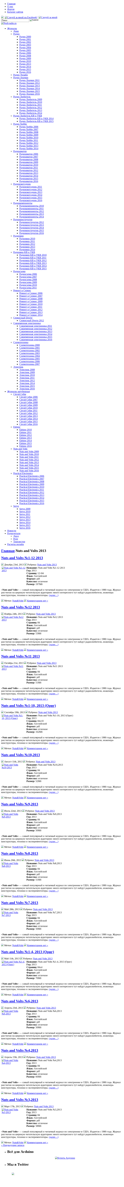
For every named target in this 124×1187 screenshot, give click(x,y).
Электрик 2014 (27, 383)
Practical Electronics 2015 (31, 500)
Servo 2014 (24, 522)
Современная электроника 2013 (35, 331)
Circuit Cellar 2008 (28, 402)
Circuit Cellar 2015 (28, 421)
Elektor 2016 (25, 446)
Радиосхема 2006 (28, 274)
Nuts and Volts (20, 448)
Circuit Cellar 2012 (28, 413)
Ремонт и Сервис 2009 (30, 301)
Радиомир (18, 236)
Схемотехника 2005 (29, 358)
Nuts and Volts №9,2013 (19, 804)
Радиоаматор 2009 (28, 162)
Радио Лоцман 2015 (29, 91)
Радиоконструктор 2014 (31, 227)
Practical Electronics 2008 (31, 481)
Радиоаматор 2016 (28, 181)
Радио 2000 (25, 36)
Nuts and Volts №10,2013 (20, 755)
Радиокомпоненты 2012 (31, 211)
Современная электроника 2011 (35, 326)
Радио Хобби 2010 (28, 137)
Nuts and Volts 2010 (29, 454)
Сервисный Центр (22, 317)
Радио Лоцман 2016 (29, 94)
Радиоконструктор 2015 (31, 230)
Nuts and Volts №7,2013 (19, 903)
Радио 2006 (25, 53)
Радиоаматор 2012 (28, 170)
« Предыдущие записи (12, 1145)
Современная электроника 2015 (35, 337)
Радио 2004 (25, 47)
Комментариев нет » (37, 600)
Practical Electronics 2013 (31, 495)
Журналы (12, 28)
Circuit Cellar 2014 (28, 418)
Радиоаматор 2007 (28, 156)
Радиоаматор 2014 (28, 176)
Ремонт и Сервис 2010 (30, 304)
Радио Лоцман (20, 77)
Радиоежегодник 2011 (30, 186)
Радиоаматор (20, 151)
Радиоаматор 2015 (28, 178)
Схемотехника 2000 (29, 345)
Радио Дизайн (20, 75)
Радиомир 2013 (27, 246)
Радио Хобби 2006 (28, 126)
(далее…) (53, 595)
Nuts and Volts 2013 (29, 462)
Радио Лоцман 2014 (29, 88)
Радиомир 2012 (27, 244)
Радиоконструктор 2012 (31, 222)
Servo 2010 (24, 511)
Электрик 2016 (27, 388)
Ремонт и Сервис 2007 (30, 296)
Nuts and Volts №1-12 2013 (22, 558)
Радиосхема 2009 (28, 282)
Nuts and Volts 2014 (29, 465)
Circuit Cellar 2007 (28, 399)
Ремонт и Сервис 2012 (30, 309)
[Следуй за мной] (48, 17)
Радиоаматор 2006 (28, 154)
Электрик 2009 (27, 372)
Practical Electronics (23, 473)
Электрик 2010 (27, 375)
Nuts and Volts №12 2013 (20, 607)
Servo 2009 (24, 509)
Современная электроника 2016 (35, 339)
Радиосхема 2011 (28, 287)
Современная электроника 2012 (35, 328)
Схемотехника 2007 (29, 364)
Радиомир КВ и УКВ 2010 (33, 255)
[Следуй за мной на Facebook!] (21, 17)
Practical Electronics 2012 (31, 492)
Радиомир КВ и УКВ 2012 (33, 260)
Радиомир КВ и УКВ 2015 (33, 268)
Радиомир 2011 (27, 241)
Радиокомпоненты (22, 203)
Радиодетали (13, 533)
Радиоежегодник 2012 (30, 189)
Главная (11, 3)
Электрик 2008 (27, 369)
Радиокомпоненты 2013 (31, 214)
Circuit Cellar (19, 394)
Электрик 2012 (27, 380)
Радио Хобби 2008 (28, 132)
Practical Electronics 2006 (31, 476)
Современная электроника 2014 (35, 334)
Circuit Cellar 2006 (28, 397)
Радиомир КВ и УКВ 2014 (33, 266)
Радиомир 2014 (27, 249)
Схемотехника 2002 (29, 350)
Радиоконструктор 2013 (31, 225)
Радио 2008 (25, 55)
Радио (16, 34)
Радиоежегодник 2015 (30, 197)
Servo (16, 506)
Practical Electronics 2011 (31, 489)
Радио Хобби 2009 (28, 135)
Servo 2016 (24, 528)
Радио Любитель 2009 (30, 99)
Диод (16, 536)
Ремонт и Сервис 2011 (30, 307)
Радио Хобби (20, 124)
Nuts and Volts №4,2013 (19, 1050)
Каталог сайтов (15, 12)
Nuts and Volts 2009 (29, 451)
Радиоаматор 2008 (28, 159)
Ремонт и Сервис (22, 290)
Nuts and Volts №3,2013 (19, 1100)
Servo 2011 (24, 514)
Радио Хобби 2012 (28, 143)
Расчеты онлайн (15, 544)
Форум (10, 9)
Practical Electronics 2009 (31, 484)
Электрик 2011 (27, 378)
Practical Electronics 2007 (31, 478)
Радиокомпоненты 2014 (31, 216)
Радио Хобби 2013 (28, 146)
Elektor (16, 427)
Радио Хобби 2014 (28, 148)
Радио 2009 (25, 58)
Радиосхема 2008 (28, 279)
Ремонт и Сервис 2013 (30, 312)
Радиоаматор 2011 (28, 167)
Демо (16, 31)
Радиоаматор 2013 (28, 173)
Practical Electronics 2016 (31, 503)
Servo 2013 (24, 519)
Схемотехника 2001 (29, 347)
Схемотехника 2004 (29, 356)
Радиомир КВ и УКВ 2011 (32, 257)
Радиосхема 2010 (28, 285)
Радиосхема (19, 271)
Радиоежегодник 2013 (30, 192)
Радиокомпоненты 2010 (31, 206)
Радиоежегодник (22, 184)
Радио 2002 (25, 42)
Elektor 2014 (25, 440)
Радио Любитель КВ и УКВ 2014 (36, 118)
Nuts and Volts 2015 (29, 468)
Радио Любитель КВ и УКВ (27, 115)
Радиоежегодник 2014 (30, 195)
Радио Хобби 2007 (28, 129)
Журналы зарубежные (18, 391)
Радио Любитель (22, 96)
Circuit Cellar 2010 (28, 408)
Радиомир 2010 (27, 238)
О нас (10, 6)
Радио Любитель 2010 (30, 102)
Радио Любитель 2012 (30, 107)
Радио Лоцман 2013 (29, 85)
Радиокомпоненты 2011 (31, 208)
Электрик (18, 367)
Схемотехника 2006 (29, 361)
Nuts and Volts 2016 (29, 470)
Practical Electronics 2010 (31, 487)
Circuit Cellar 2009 (28, 405)
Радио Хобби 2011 (28, 140)
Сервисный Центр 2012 (31, 320)
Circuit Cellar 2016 (28, 424)
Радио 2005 (25, 50)
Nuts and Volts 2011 (29, 457)
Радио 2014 (25, 66)
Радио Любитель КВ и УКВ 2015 (36, 121)
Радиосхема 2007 (28, 277)
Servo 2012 (24, 517)
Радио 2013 (25, 64)
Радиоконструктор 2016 (31, 233)
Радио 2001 (25, 39)
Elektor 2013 (25, 438)
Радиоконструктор (22, 219)
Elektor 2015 (25, 443)
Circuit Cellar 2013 (28, 416)
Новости (11, 530)
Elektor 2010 (25, 429)
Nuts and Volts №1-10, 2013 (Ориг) (28, 706)
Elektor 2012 (25, 435)
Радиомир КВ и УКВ (24, 252)
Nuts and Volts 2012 (29, 459)
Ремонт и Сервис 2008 (30, 298)
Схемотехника (20, 342)
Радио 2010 (25, 61)
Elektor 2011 (25, 432)
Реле (15, 539)
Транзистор (19, 541)
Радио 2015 (25, 69)
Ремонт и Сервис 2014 (30, 315)
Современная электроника (27, 323)
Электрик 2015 (27, 386)
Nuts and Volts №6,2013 (19, 1001)
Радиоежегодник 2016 (30, 200)
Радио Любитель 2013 (30, 110)
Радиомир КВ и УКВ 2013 (33, 263)
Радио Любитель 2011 (30, 105)
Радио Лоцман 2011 (29, 80)
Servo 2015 (24, 525)
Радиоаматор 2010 (28, 165)
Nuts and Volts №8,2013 (19, 853)
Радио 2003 (25, 45)
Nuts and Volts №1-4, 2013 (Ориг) (27, 952)
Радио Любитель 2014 (30, 113)
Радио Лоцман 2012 (29, 83)
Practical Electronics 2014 (31, 498)
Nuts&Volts (17, 600)
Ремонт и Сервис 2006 (30, 293)
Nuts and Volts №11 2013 (20, 656)
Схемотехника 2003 (29, 353)
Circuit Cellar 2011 (28, 410)
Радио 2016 (25, 72)
